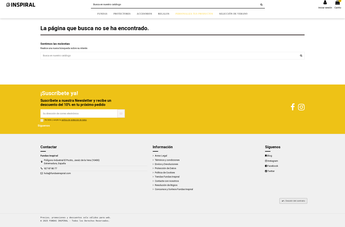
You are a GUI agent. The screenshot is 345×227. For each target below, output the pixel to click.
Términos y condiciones (167, 160)
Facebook (273, 166)
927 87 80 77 (50, 168)
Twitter (271, 171)
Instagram (273, 161)
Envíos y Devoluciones (166, 164)
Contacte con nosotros (167, 181)
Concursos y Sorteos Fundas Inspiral (174, 189)
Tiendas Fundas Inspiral (167, 176)
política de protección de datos (74, 120)
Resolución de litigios (166, 185)
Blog (269, 155)
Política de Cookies (165, 172)
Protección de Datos (165, 168)
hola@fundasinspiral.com (57, 173)
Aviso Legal (161, 155)
